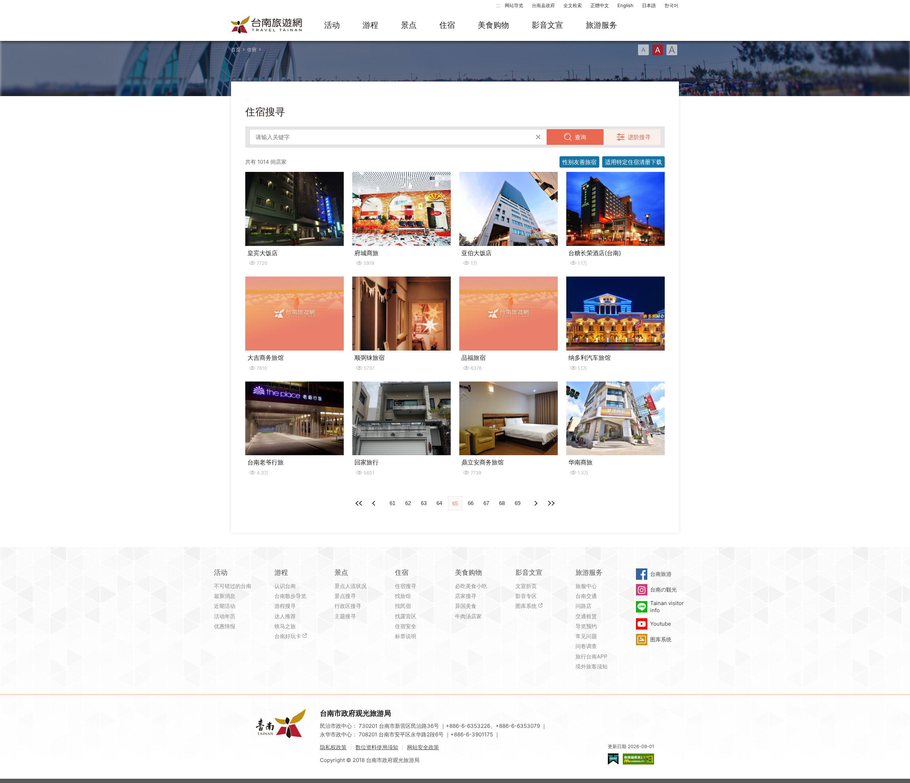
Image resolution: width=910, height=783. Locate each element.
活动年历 (224, 616)
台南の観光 (663, 589)
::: (498, 5)
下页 (375, 503)
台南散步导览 (290, 596)
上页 (535, 503)
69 (517, 503)
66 (470, 503)
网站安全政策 (423, 747)
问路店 (584, 606)
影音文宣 (547, 25)
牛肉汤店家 (468, 616)
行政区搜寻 (347, 606)
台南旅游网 (267, 25)
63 (424, 503)
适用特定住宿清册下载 (633, 161)
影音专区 (526, 596)
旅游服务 (601, 25)
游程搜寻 (285, 606)
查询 (580, 137)
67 (486, 503)
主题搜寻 (345, 616)
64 (439, 503)
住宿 (447, 25)
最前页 (359, 503)
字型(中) (657, 49)
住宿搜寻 (405, 586)
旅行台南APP (591, 656)
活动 (332, 25)
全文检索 (572, 5)
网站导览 (514, 5)
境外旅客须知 (591, 666)
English (625, 5)
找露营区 (405, 616)
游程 (370, 25)
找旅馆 (403, 596)
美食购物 (493, 25)
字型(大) (672, 49)
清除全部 (538, 137)
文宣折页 (526, 586)
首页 (235, 49)
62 (408, 503)
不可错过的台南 (232, 586)
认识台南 (285, 586)
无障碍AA (638, 758)
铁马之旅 (285, 626)
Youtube (660, 623)
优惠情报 (224, 626)
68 (502, 503)
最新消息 (224, 596)
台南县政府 (543, 5)
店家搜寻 (465, 596)
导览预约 (586, 626)
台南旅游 (660, 574)
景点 (409, 25)
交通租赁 (586, 616)
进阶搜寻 (639, 137)
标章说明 (405, 636)
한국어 (671, 5)
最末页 (551, 503)
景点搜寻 (345, 596)
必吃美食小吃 (471, 586)
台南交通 (586, 596)
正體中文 (599, 5)
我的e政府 (613, 758)
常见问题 (586, 636)
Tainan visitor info (667, 607)
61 (392, 503)
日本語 (649, 5)
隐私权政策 (333, 747)
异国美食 (465, 606)
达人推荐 (285, 616)
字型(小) (643, 49)
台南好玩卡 (287, 636)
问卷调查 (586, 646)
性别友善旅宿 (579, 161)
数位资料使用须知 (376, 747)
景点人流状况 (350, 586)
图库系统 (526, 606)
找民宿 (403, 606)
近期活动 (224, 606)
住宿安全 (405, 626)
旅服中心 (586, 586)
